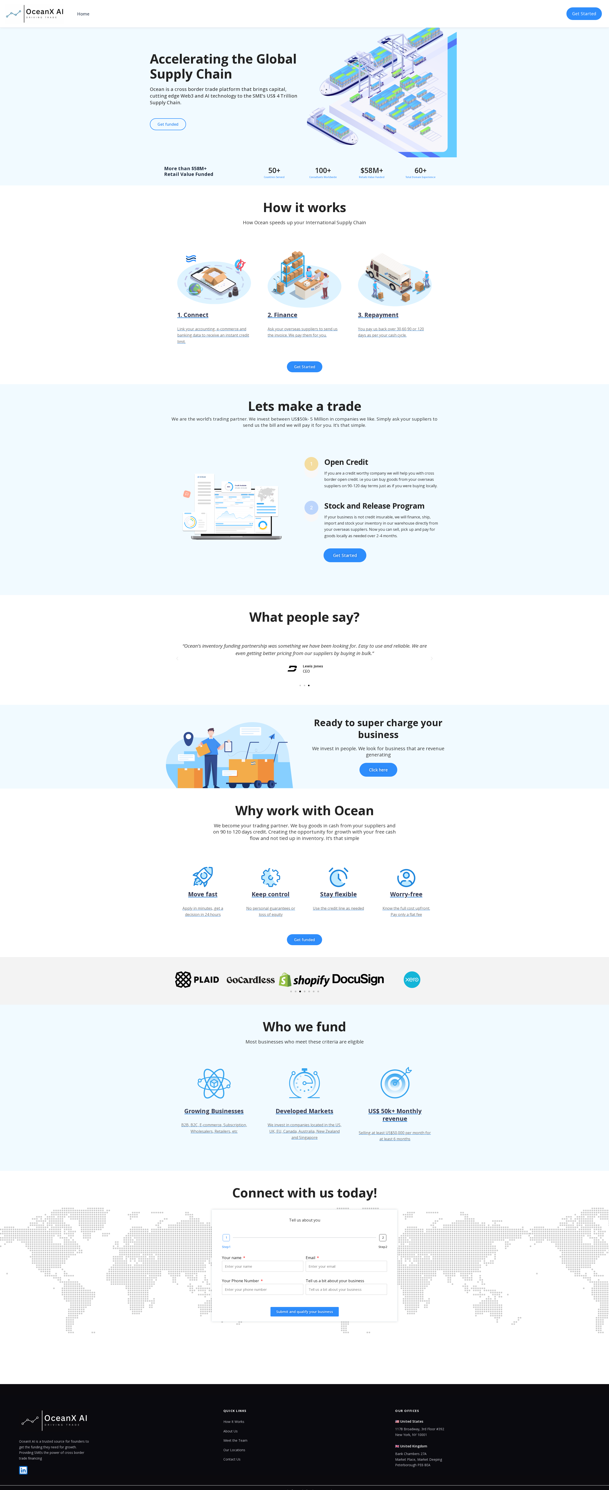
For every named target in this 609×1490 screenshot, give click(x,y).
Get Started (584, 13)
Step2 (382, 1247)
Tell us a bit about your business (335, 1280)
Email (311, 1257)
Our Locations (234, 1450)
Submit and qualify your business (304, 1311)
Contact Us (232, 1459)
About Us (230, 1431)
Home (83, 14)
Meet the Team (235, 1440)
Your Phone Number (241, 1280)
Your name (232, 1257)
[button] (177, 658)
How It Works (233, 1421)
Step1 (226, 1247)
